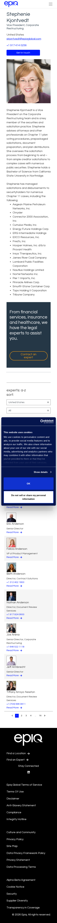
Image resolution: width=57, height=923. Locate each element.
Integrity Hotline (16, 819)
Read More (13, 507)
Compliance (14, 812)
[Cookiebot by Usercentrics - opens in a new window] (41, 422)
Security (12, 893)
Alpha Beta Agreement (21, 880)
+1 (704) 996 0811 (16, 704)
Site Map (12, 846)
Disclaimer (13, 798)
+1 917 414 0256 (17, 45)
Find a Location (16, 753)
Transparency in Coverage (23, 907)
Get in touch (23, 52)
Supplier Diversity (17, 900)
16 (40, 715)
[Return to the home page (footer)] (11, 4)
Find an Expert (16, 759)
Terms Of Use (15, 791)
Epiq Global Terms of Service (24, 784)
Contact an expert (28, 356)
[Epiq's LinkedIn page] (28, 772)
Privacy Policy (15, 839)
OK (28, 483)
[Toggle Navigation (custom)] (50, 4)
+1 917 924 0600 (15, 614)
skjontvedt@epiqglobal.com (24, 38)
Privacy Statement (18, 859)
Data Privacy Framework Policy (26, 853)
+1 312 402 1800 (15, 582)
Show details (41, 472)
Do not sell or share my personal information (28, 497)
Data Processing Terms (21, 866)
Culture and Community (21, 832)
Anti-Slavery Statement (21, 805)
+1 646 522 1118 (15, 646)
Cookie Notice (15, 886)
